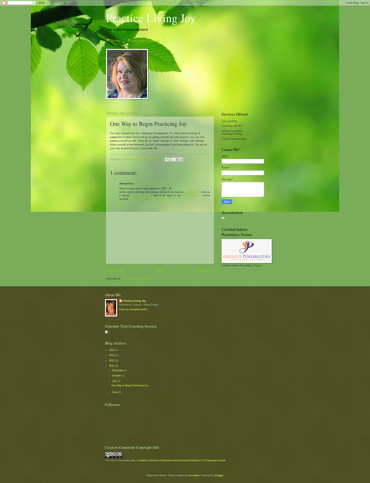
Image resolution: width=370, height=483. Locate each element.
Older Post (206, 271)
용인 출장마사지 (140, 195)
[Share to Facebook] (177, 159)
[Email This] (166, 159)
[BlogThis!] (170, 159)
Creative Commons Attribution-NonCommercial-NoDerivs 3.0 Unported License (182, 460)
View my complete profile (133, 309)
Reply (122, 203)
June (115, 392)
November (118, 370)
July (114, 381)
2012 (112, 360)
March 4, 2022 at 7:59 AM (149, 183)
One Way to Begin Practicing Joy (129, 385)
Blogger (219, 475)
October (117, 375)
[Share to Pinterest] (181, 159)
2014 (112, 350)
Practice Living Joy (151, 17)
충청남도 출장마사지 (159, 198)
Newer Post (115, 271)
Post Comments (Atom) (135, 278)
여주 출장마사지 (191, 195)
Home (115, 40)
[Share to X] (174, 159)
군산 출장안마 (192, 192)
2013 (112, 355)
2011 (112, 365)
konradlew (193, 475)
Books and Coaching (144, 40)
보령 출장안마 (137, 198)
